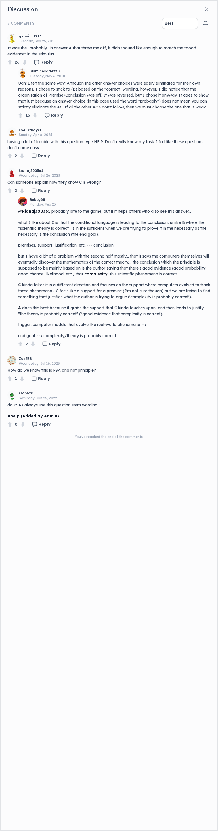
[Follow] (205, 23)
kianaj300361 (31, 170)
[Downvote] (25, 62)
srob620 (26, 393)
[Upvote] (10, 62)
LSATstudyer (30, 130)
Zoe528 (25, 358)
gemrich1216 (30, 36)
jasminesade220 (45, 71)
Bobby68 (37, 199)
